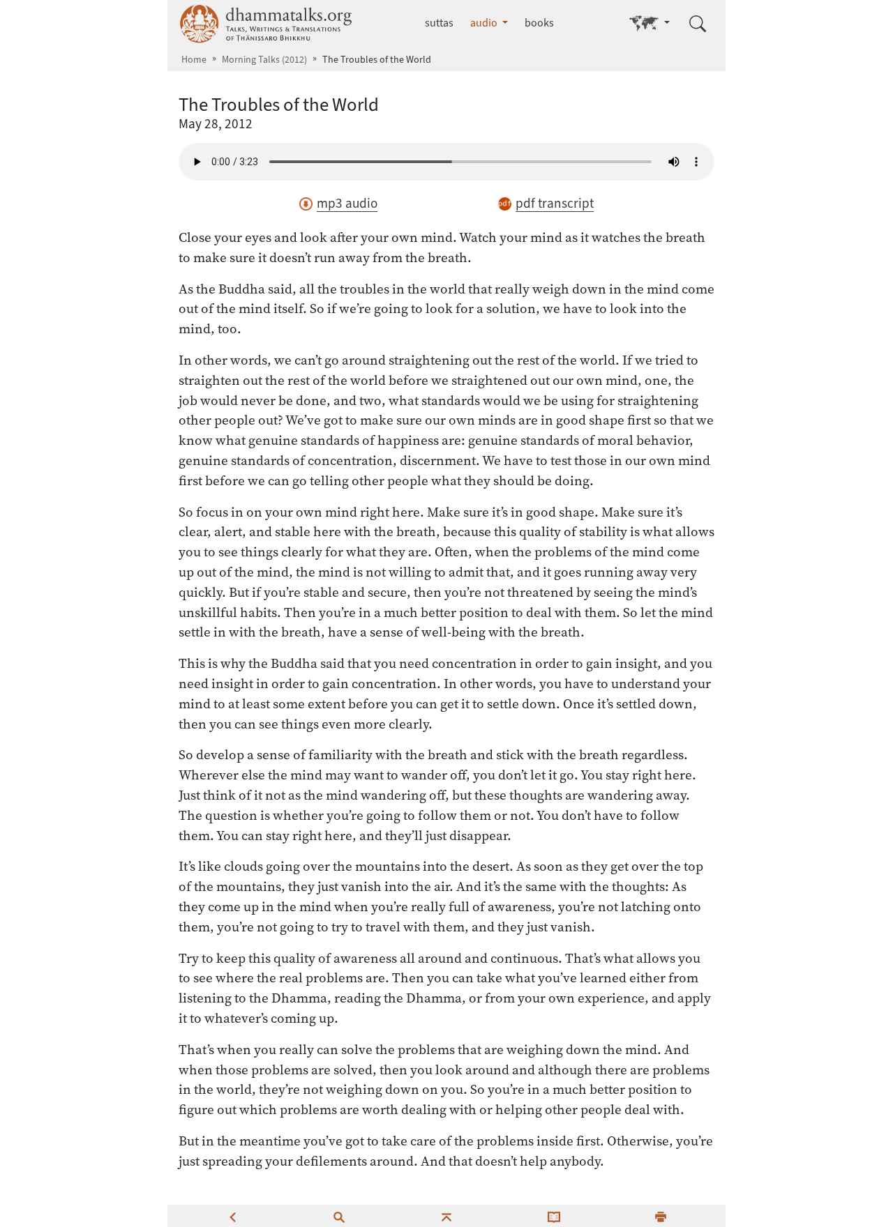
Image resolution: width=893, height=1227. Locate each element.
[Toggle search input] (697, 23)
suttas (439, 22)
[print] (660, 1216)
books (539, 22)
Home (194, 59)
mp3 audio (347, 203)
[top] (446, 1216)
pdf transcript (555, 203)
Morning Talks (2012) (264, 59)
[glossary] (554, 1216)
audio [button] (485, 22)
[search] (339, 1216)
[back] (232, 1216)
